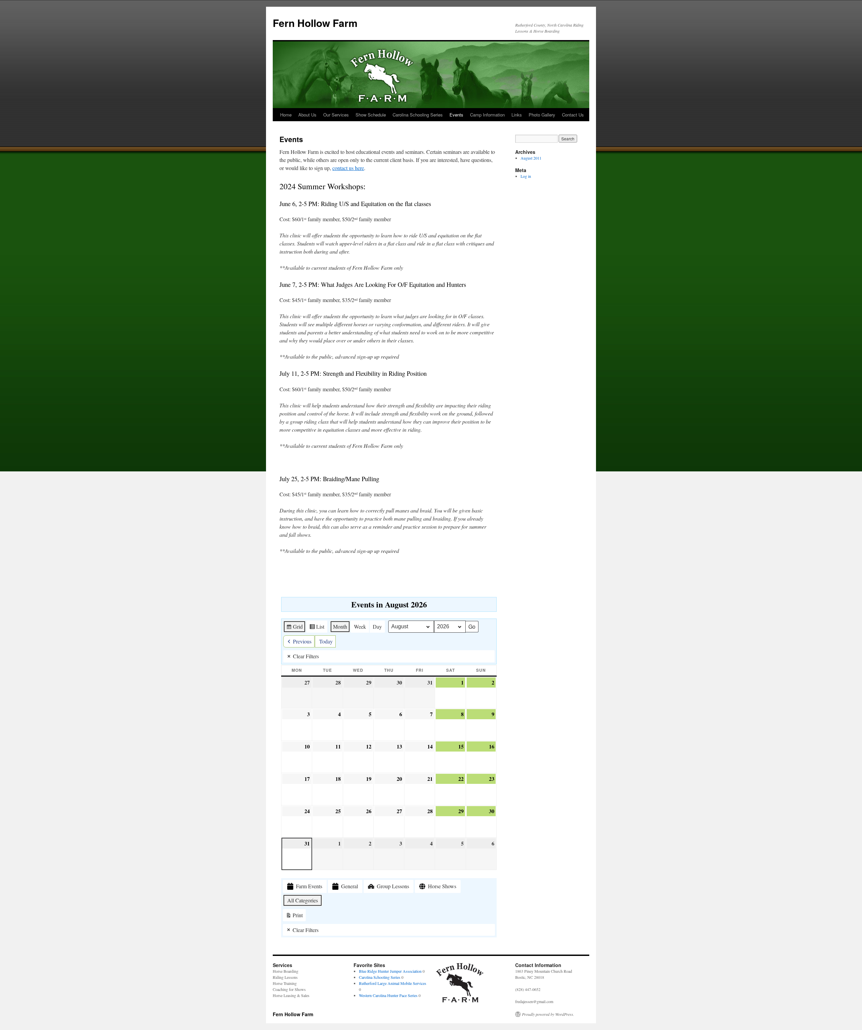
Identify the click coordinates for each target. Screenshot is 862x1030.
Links (516, 114)
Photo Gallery (542, 114)
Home (286, 114)
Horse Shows (442, 886)
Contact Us (573, 114)
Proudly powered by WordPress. (548, 1014)
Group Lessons (393, 886)
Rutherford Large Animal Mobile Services (392, 983)
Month (340, 626)
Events (456, 114)
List (316, 628)
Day (377, 626)
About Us (307, 114)
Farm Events (309, 886)
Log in (526, 176)
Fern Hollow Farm (315, 22)
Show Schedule (371, 114)
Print (294, 916)
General (349, 886)
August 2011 (531, 158)
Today (326, 641)
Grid (294, 628)
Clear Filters (306, 656)
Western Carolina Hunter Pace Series (388, 995)
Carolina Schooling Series (418, 114)
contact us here (348, 167)
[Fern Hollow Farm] (459, 1002)
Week (360, 626)
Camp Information (487, 114)
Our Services (336, 114)
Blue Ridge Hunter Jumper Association (390, 971)
